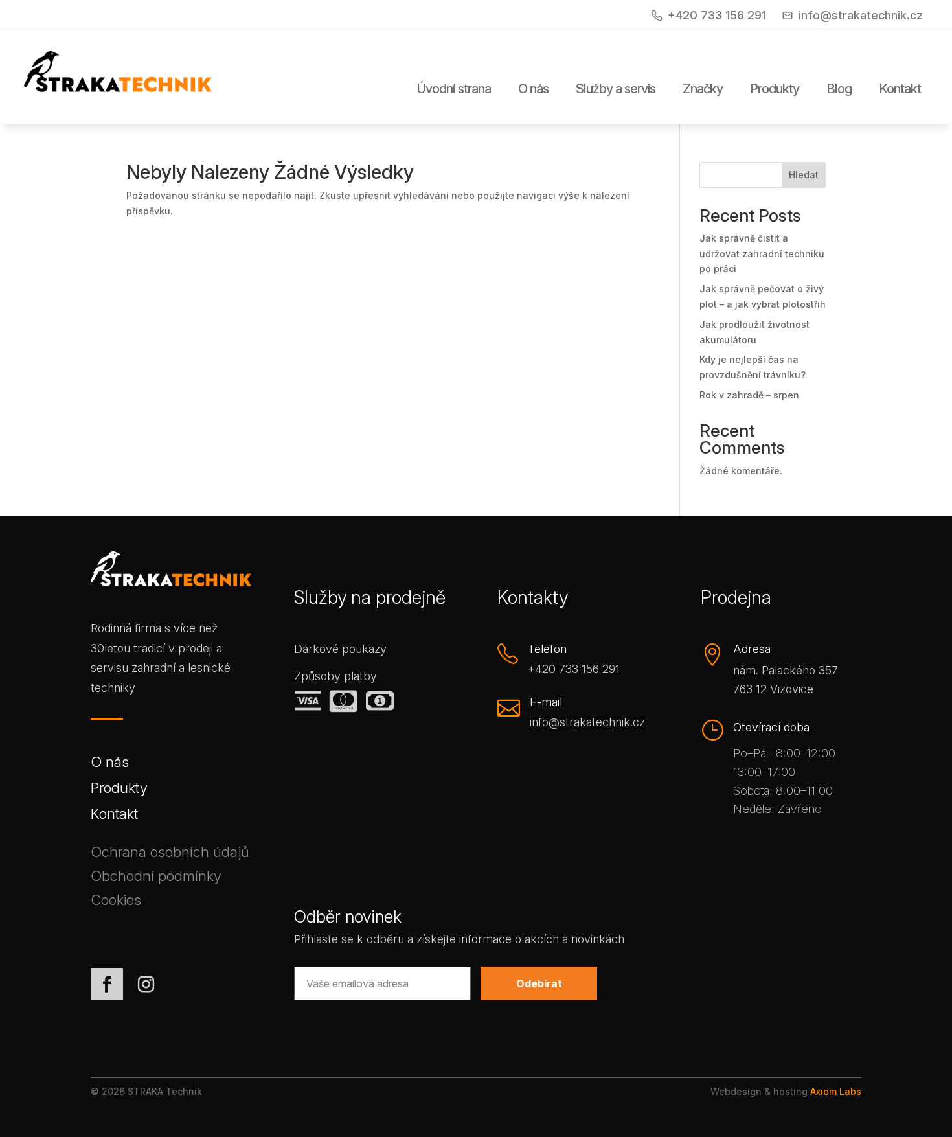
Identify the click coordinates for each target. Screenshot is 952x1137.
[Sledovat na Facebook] (107, 984)
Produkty (774, 89)
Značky (703, 89)
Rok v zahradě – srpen (749, 394)
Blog (839, 89)
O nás (533, 89)
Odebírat (539, 983)
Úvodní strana (454, 89)
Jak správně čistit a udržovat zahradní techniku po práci (761, 254)
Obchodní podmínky (156, 878)
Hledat (804, 174)
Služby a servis (615, 89)
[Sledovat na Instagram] (146, 984)
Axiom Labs (835, 1091)
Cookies (116, 902)
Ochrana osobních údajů (170, 854)
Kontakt (900, 89)
